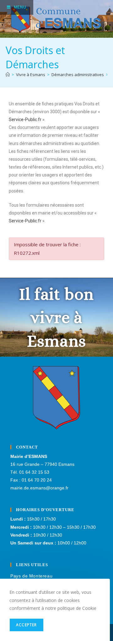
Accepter (26, 624)
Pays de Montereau (31, 575)
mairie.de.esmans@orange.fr (39, 487)
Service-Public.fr (25, 119)
